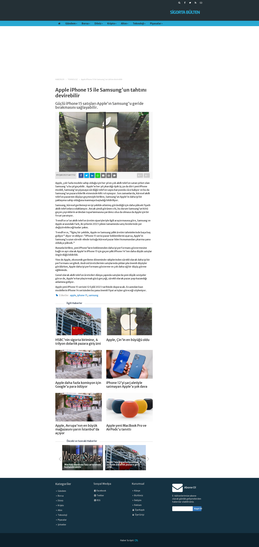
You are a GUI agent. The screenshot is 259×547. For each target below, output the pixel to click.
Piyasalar (155, 23)
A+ (140, 175)
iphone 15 (82, 295)
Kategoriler (63, 484)
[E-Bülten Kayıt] (201, 2)
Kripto (111, 23)
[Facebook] (81, 175)
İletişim (137, 500)
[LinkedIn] (92, 175)
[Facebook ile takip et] (185, 2)
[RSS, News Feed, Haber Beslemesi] (195, 2)
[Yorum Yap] (114, 175)
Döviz (98, 23)
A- (147, 175)
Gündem (70, 23)
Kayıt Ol (198, 508)
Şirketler (62, 524)
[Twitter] (86, 175)
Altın (124, 23)
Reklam (138, 505)
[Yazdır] (108, 175)
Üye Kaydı (139, 510)
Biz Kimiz (138, 495)
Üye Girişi (139, 515)
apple (73, 295)
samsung (93, 295)
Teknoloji (138, 23)
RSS (98, 500)
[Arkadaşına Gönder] (103, 175)
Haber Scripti (127, 540)
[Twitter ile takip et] (190, 2)
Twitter (100, 495)
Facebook (101, 490)
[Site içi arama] (179, 2)
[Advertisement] (110, 12)
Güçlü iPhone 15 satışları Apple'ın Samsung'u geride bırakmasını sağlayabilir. (99, 106)
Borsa (85, 23)
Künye (137, 490)
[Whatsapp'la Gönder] (97, 175)
